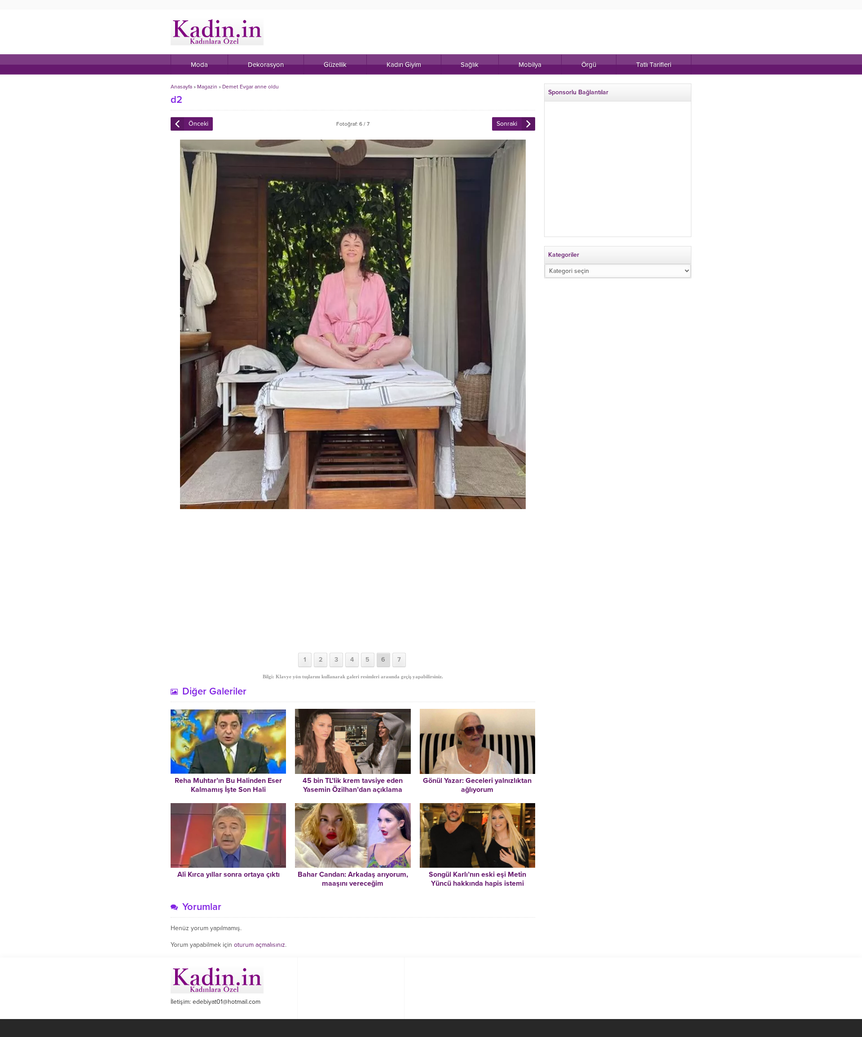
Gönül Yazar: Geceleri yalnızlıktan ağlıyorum (477, 785)
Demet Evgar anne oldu (250, 86)
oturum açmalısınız (259, 945)
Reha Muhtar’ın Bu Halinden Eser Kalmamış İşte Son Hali (228, 785)
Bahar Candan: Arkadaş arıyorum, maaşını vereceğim (353, 879)
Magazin (207, 86)
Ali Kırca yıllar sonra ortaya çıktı (228, 874)
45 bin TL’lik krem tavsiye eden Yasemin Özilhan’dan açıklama (353, 785)
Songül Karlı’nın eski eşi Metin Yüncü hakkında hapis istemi (477, 879)
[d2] (353, 505)
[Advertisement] (353, 581)
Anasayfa (181, 86)
